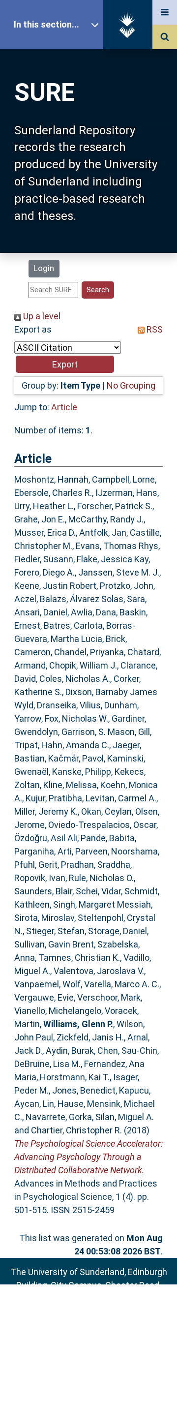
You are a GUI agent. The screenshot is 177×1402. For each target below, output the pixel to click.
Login (43, 268)
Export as (33, 329)
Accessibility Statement (88, 1379)
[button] (65, 364)
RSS (154, 329)
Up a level (40, 316)
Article (64, 407)
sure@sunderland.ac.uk (101, 1312)
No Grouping (131, 385)
